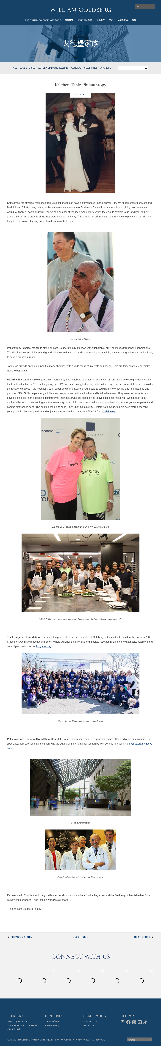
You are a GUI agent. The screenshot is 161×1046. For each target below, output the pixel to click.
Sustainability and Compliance (22, 1025)
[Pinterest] (134, 1022)
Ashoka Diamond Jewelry (53, 67)
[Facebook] (128, 1022)
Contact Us (88, 1025)
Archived (105, 67)
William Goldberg (80, 10)
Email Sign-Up (90, 1021)
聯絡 (134, 20)
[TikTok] (145, 1022)
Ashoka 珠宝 (85, 20)
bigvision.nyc (109, 411)
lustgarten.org (43, 646)
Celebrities (90, 67)
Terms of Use (52, 1021)
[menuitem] (43, 20)
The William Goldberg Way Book (43, 20)
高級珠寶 (69, 20)
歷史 (111, 20)
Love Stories (27, 67)
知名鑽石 (100, 20)
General (76, 67)
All (15, 67)
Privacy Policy (52, 1025)
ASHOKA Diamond (17, 1021)
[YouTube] (140, 1022)
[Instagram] (123, 1022)
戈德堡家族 (122, 20)
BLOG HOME (80, 936)
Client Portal (13, 1029)
